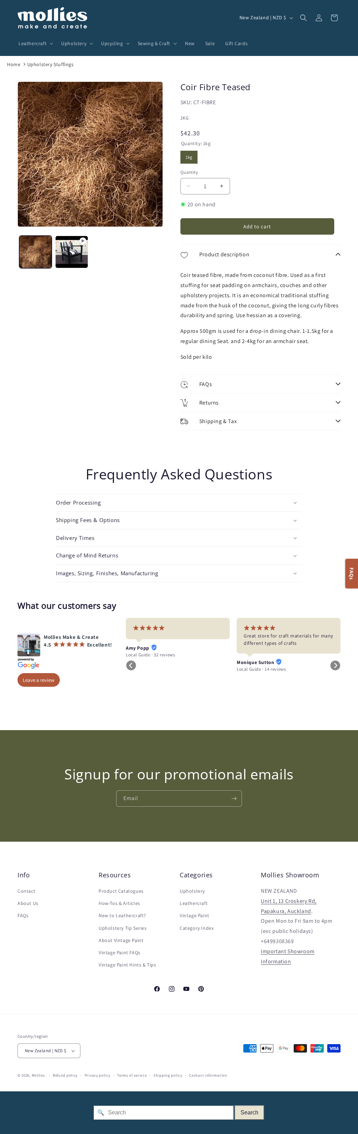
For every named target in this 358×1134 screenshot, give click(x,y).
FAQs (22, 915)
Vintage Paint (194, 915)
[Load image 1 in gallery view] (35, 252)
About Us (27, 903)
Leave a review (39, 680)
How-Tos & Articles (119, 903)
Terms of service (131, 1075)
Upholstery (192, 891)
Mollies (38, 1075)
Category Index (197, 928)
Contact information (208, 1075)
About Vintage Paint (121, 940)
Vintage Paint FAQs (120, 952)
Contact (26, 891)
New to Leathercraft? (122, 915)
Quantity (189, 172)
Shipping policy (167, 1075)
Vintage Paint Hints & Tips (127, 965)
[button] (34, 43)
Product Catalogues (121, 891)
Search (249, 1112)
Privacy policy (97, 1075)
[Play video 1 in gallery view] (71, 252)
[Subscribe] (234, 798)
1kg (188, 155)
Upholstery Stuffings (50, 64)
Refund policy (65, 1075)
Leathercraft (194, 903)
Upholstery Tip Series (123, 928)
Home (13, 64)
